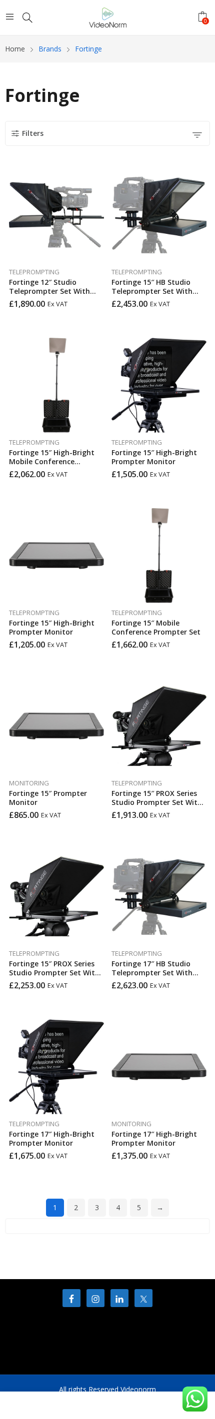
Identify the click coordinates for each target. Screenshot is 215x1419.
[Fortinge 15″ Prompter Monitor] (56, 726)
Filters (33, 133)
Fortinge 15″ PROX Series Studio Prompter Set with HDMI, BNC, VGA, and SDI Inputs (157, 806)
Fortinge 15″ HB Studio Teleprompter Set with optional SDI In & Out (152, 291)
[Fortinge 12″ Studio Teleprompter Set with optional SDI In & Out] (56, 214)
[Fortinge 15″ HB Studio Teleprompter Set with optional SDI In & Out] (159, 214)
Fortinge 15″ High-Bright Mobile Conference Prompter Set (51, 461)
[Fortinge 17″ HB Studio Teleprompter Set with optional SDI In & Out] (159, 896)
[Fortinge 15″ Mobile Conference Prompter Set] (159, 555)
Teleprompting (34, 271)
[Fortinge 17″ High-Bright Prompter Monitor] (56, 1066)
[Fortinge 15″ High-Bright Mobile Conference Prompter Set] (56, 385)
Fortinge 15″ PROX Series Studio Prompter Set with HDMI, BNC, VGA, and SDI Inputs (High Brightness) (54, 977)
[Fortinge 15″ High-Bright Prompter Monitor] (159, 385)
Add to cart (101, 300)
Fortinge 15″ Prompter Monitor (48, 797)
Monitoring (29, 782)
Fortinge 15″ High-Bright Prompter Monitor (154, 457)
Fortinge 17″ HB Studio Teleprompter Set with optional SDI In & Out (152, 972)
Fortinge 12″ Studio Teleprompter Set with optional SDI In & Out (49, 291)
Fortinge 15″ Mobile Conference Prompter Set (156, 627)
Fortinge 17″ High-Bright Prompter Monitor (51, 1138)
